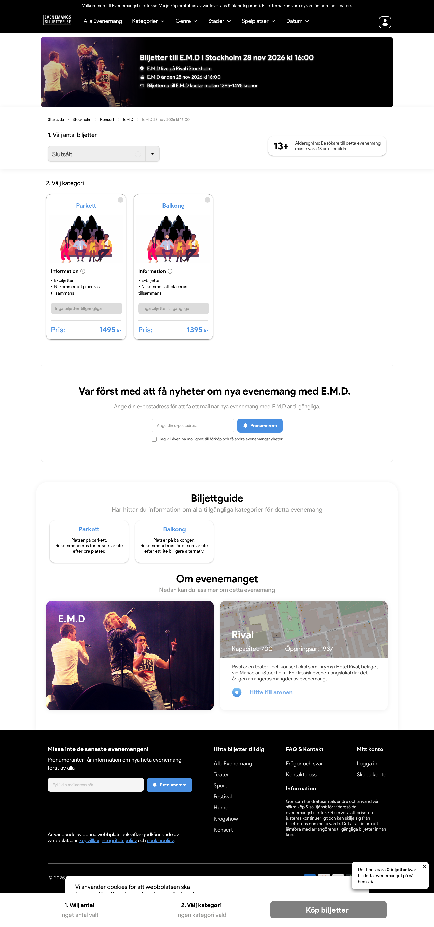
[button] (149, 21)
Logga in (367, 763)
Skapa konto (371, 774)
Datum (294, 21)
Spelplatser (255, 21)
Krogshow (226, 818)
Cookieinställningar (301, 840)
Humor (222, 807)
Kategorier (145, 21)
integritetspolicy (119, 840)
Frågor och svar (304, 763)
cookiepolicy (160, 840)
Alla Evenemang (103, 21)
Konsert (223, 829)
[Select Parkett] (86, 268)
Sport (220, 785)
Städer (216, 21)
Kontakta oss (301, 774)
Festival (223, 796)
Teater (221, 774)
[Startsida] (61, 21)
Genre (183, 21)
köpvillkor (89, 840)
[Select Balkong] (173, 268)
